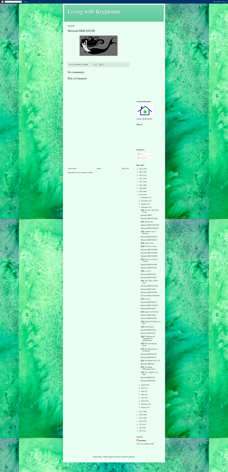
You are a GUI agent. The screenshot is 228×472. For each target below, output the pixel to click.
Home (99, 168)
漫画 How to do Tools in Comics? (149, 260)
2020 (141, 188)
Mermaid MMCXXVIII (149, 354)
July (142, 388)
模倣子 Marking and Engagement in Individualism (148, 338)
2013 (141, 424)
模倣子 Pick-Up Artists (149, 246)
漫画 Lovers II (146, 271)
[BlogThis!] (96, 64)
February (144, 404)
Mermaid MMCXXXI (148, 333)
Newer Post (72, 168)
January (144, 407)
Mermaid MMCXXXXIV (149, 249)
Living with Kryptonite (94, 11)
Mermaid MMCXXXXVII (149, 228)
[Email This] (94, 64)
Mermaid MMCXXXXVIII (150, 225)
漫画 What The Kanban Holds (149, 344)
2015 (141, 418)
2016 (141, 414)
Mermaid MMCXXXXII (149, 264)
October (144, 204)
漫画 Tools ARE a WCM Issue (149, 281)
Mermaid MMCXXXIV (149, 315)
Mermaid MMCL (146, 215)
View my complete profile (145, 443)
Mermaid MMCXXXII (148, 330)
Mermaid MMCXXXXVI (149, 237)
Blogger (132, 457)
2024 (141, 175)
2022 (141, 182)
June (143, 391)
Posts (141, 154)
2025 (141, 172)
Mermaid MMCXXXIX (149, 277)
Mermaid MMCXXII (148, 377)
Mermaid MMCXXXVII (149, 292)
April (143, 398)
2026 (141, 169)
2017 (141, 411)
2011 (141, 431)
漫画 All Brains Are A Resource (148, 232)
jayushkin (142, 440)
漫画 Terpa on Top (147, 243)
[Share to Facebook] (100, 64)
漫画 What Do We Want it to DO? (150, 322)
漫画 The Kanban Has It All (150, 360)
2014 (141, 421)
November (145, 201)
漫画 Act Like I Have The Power (150, 211)
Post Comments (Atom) (85, 172)
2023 (141, 178)
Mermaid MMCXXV (148, 364)
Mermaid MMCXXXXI (149, 268)
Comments (143, 158)
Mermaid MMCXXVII (148, 357)
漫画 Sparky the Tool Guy (150, 312)
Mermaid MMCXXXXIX (149, 218)
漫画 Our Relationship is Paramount (149, 350)
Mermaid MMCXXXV (148, 308)
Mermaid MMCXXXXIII (149, 256)
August (143, 385)
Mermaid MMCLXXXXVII (150, 295)
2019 (141, 191)
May (143, 394)
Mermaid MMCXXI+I (148, 380)
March (143, 401)
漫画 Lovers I (145, 299)
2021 (141, 185)
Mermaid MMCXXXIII (149, 318)
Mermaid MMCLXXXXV (149, 305)
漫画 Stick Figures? (147, 327)
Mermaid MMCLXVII (148, 289)
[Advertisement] (98, 149)
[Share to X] (98, 64)
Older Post (125, 168)
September (145, 207)
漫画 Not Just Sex (147, 222)
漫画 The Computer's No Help (149, 373)
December (144, 197)
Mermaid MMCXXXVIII (149, 286)
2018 (141, 194)
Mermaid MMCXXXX (148, 274)
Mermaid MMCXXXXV (149, 240)
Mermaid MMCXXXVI (149, 302)
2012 (141, 428)
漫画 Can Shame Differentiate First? (148, 368)
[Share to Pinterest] (103, 64)
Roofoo (117, 457)
